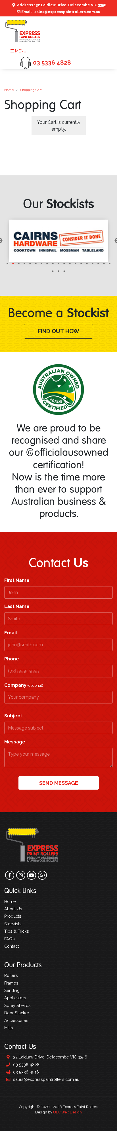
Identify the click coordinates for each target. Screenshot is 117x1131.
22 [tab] (64, 271)
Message (14, 742)
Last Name (17, 606)
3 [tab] (19, 263)
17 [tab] (98, 263)
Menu (20, 51)
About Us (13, 908)
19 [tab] (109, 263)
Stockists (13, 923)
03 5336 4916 (25, 1072)
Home (9, 90)
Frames (11, 983)
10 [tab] (58, 263)
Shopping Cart (31, 90)
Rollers (11, 975)
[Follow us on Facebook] (9, 875)
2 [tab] (13, 263)
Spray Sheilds (17, 1005)
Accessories (16, 1020)
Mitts (8, 1027)
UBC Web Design (67, 1112)
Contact (11, 946)
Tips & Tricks (16, 931)
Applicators (15, 997)
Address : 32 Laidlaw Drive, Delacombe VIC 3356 (61, 5)
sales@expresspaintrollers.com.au (45, 1079)
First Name (17, 580)
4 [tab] (24, 263)
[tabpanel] (58, 241)
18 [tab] (104, 263)
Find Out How (58, 331)
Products (12, 916)
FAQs (9, 938)
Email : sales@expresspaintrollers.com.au (60, 12)
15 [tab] (87, 263)
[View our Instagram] (20, 875)
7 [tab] (41, 263)
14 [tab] (81, 263)
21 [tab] (58, 271)
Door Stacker (16, 1012)
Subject (13, 715)
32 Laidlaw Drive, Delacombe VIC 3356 (49, 1057)
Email (10, 632)
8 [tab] (47, 263)
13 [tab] (75, 263)
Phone (11, 659)
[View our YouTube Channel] (31, 875)
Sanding (12, 990)
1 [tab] (7, 263)
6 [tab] (36, 263)
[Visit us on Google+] (42, 875)
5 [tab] (30, 263)
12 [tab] (70, 263)
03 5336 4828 (25, 1064)
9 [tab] (53, 263)
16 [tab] (92, 263)
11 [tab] (64, 263)
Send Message (58, 783)
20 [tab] (53, 271)
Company (23, 685)
